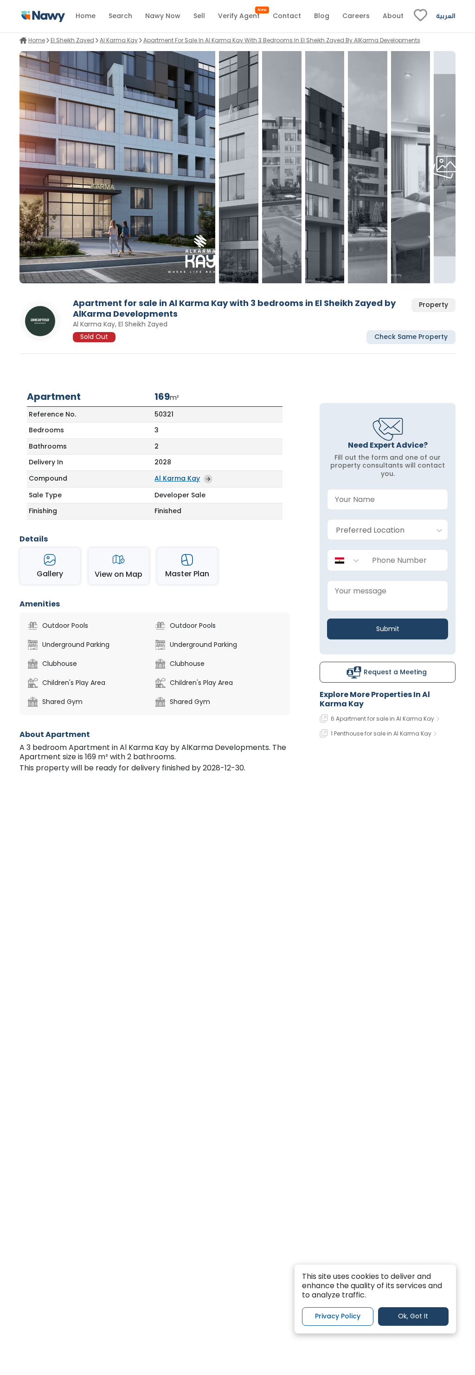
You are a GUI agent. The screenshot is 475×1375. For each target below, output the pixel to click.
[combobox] (378, 530)
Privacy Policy (337, 1316)
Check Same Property (411, 336)
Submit (387, 628)
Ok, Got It (413, 1316)
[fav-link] (420, 16)
